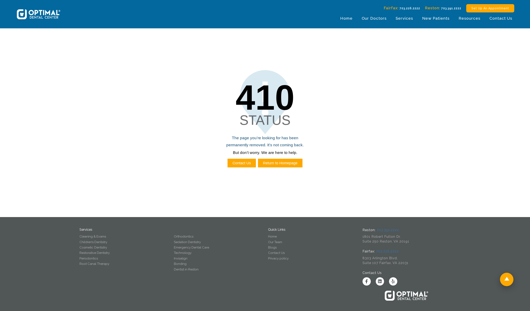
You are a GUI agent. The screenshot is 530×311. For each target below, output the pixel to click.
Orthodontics (183, 236)
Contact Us (500, 18)
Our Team (275, 242)
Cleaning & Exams (93, 236)
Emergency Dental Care (191, 247)
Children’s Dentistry (93, 242)
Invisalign (180, 258)
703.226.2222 (410, 8)
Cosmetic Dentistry (93, 247)
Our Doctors (374, 18)
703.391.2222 (451, 8)
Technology (183, 253)
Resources (469, 18)
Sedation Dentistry (187, 242)
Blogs (272, 247)
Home (346, 18)
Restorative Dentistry (95, 253)
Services (404, 18)
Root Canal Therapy (94, 264)
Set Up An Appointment (490, 8)
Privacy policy (278, 258)
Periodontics (89, 258)
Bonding (180, 264)
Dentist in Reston (186, 269)
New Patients (435, 18)
